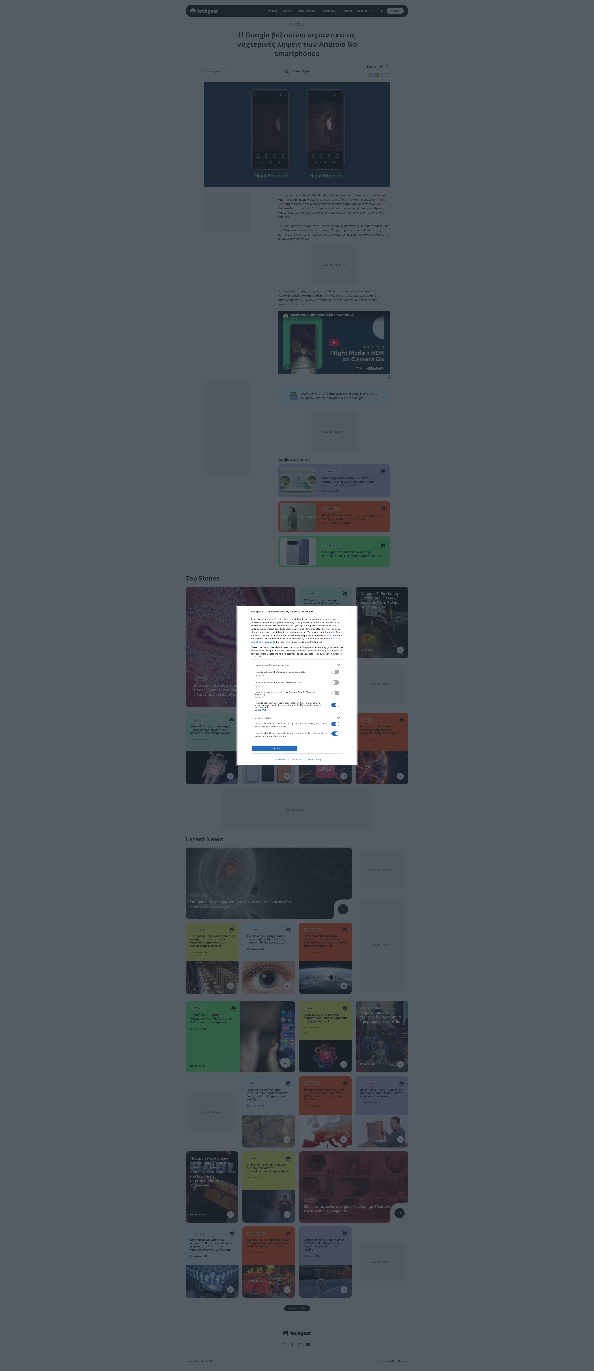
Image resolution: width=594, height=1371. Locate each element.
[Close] (350, 612)
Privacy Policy (314, 759)
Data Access (297, 759)
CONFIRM (274, 748)
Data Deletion (279, 759)
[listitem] (297, 665)
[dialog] (297, 685)
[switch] (335, 672)
